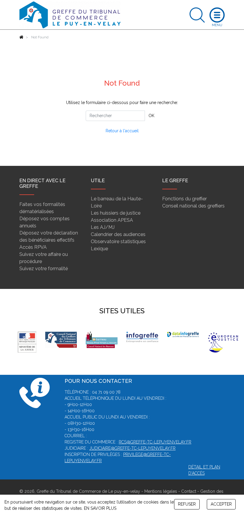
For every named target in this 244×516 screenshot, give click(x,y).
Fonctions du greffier (184, 199)
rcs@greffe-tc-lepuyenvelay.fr (155, 442)
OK (151, 115)
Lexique (99, 248)
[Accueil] (21, 37)
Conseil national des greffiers (193, 206)
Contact (188, 491)
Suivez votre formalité (43, 268)
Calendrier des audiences (118, 234)
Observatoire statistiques (118, 241)
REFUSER (187, 504)
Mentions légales (160, 491)
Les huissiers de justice (115, 213)
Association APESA (112, 220)
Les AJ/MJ (103, 227)
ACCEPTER (221, 504)
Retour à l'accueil (122, 130)
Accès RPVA (33, 247)
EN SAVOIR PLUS (100, 508)
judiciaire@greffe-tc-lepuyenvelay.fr (132, 448)
